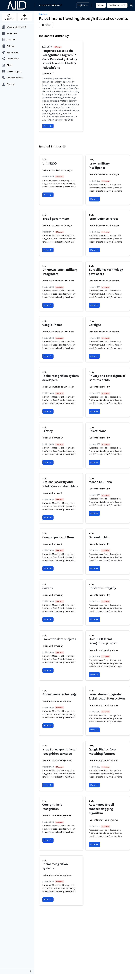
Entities (43, 14)
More (46, 126)
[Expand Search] (129, 5)
